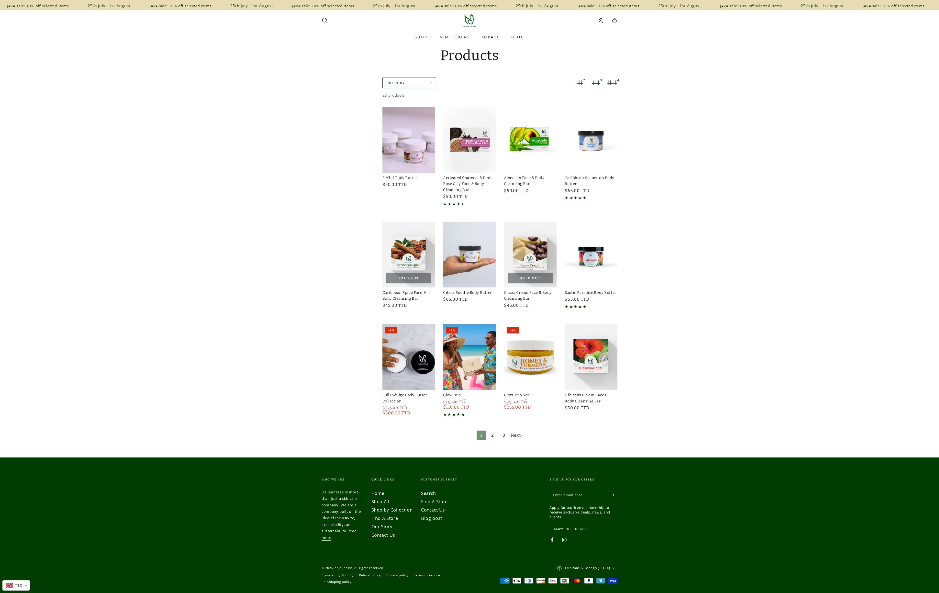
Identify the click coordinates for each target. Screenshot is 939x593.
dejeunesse (344, 568)
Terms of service (427, 575)
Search (428, 493)
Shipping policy (339, 582)
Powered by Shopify (338, 575)
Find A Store (384, 518)
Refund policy (370, 575)
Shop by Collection (392, 510)
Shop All (380, 501)
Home (378, 493)
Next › (517, 435)
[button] (325, 20)
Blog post (431, 518)
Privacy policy (397, 575)
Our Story (381, 526)
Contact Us (383, 535)
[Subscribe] (614, 495)
